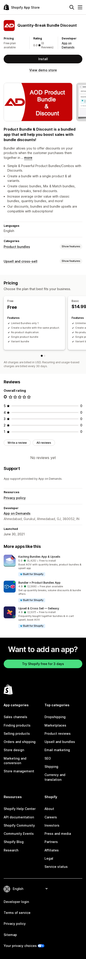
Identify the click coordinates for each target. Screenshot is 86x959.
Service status (56, 867)
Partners (51, 842)
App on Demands (17, 513)
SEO (47, 758)
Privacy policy (15, 498)
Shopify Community (19, 825)
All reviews (43, 442)
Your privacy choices (20, 946)
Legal (48, 858)
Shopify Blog (14, 842)
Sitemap (10, 935)
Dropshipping (55, 717)
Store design (14, 750)
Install (43, 59)
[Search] (71, 7)
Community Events (19, 833)
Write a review (17, 442)
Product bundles (17, 247)
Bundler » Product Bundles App (39, 582)
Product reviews (57, 733)
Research (11, 850)
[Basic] (44, 356)
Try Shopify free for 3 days (43, 664)
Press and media (57, 833)
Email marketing (57, 750)
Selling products (17, 733)
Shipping (51, 766)
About (49, 809)
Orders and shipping (20, 742)
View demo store (43, 70)
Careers (50, 817)
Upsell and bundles (59, 742)
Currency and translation (54, 777)
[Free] (42, 356)
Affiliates (51, 850)
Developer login (16, 902)
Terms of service (17, 913)
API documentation (19, 817)
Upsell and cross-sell (20, 261)
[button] (43, 566)
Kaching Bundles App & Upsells (39, 556)
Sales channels (15, 717)
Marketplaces (55, 725)
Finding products (17, 725)
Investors (51, 825)
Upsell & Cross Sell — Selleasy (38, 608)
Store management (19, 771)
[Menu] (80, 7)
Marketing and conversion (15, 760)
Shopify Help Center (20, 809)
